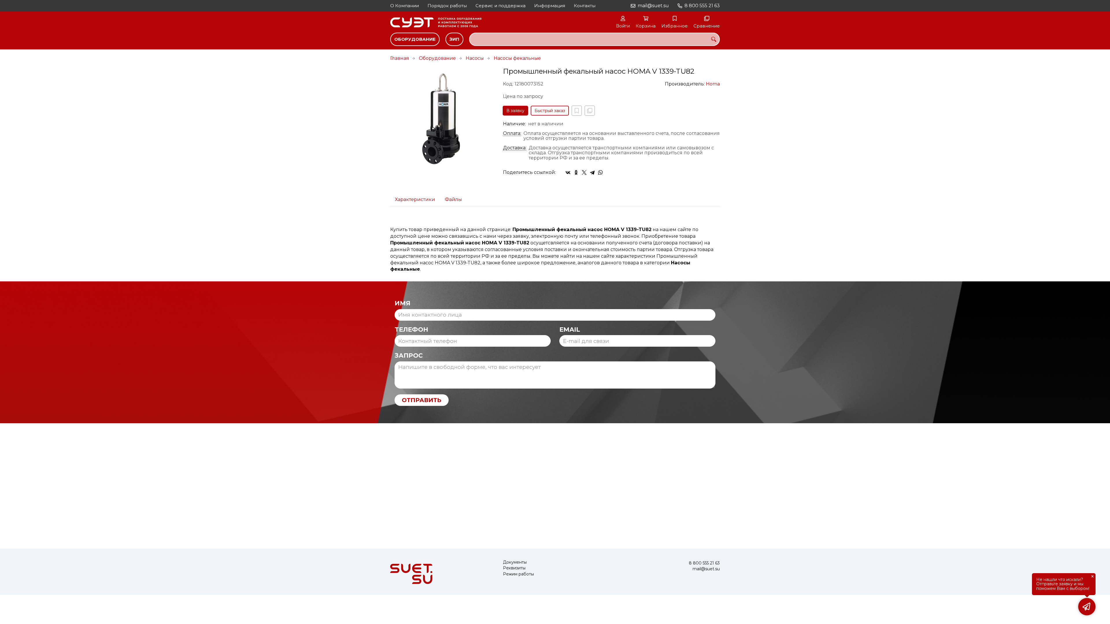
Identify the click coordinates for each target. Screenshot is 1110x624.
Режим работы (518, 574)
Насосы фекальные (517, 58)
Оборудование (415, 39)
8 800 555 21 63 (702, 5)
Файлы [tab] (453, 199)
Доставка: (514, 148)
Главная (399, 58)
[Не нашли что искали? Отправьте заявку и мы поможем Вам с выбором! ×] (1087, 606)
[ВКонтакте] (568, 172)
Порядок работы (447, 5)
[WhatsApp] (600, 172)
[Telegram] (592, 172)
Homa (713, 84)
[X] (584, 172)
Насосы (475, 58)
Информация (549, 5)
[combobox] (594, 39)
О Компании (404, 5)
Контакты (584, 5)
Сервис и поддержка (501, 5)
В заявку (515, 110)
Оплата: (512, 133)
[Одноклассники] (576, 172)
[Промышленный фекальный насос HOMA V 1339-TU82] (442, 120)
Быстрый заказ (549, 110)
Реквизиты (514, 568)
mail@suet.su (653, 5)
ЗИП (454, 39)
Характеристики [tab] (415, 199)
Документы (515, 562)
